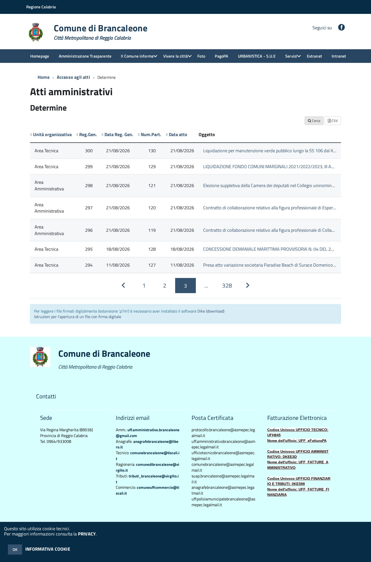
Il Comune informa (137, 56)
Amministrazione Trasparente (85, 56)
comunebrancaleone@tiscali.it (147, 456)
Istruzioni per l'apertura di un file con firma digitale (77, 317)
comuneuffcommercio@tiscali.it (147, 490)
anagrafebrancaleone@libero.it (147, 444)
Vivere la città (175, 56)
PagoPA (221, 56)
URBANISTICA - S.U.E (257, 56)
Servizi (291, 56)
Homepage (39, 56)
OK (15, 549)
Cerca (315, 120)
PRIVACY (87, 533)
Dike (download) (210, 311)
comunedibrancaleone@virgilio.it (147, 467)
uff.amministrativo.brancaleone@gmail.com (147, 433)
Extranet (314, 56)
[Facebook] (341, 27)
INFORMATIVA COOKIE (47, 549)
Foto (201, 56)
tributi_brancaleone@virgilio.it (147, 479)
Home (43, 77)
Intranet (339, 56)
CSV (334, 120)
